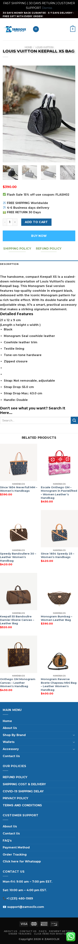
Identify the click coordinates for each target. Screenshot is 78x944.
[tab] (39, 264)
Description (9, 264)
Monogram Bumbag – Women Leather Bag (56, 618)
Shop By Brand (14, 735)
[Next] (69, 114)
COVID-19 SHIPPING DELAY (23, 791)
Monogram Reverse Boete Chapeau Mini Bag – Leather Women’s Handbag (59, 684)
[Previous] (8, 114)
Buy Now (39, 236)
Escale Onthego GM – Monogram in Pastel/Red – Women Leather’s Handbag (59, 493)
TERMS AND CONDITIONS (22, 805)
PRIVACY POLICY (15, 798)
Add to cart (36, 222)
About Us (10, 728)
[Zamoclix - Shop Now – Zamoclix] (15, 29)
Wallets (9, 742)
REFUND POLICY (15, 777)
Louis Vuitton (44, 47)
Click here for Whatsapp (22, 861)
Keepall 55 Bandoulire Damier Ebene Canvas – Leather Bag (17, 620)
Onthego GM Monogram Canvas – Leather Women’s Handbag (17, 683)
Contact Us (11, 756)
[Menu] (36, 29)
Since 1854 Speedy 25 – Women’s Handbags (57, 555)
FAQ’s (7, 840)
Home (28, 47)
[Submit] (74, 420)
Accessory (11, 749)
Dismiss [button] (47, 8)
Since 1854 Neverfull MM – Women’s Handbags (18, 489)
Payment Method (16, 847)
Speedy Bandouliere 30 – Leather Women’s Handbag (18, 557)
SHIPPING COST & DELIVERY (24, 784)
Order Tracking (15, 854)
